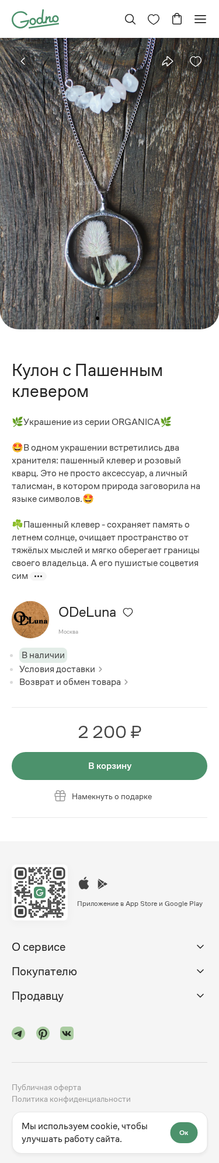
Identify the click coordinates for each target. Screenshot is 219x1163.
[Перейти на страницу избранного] (154, 19)
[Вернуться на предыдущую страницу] (23, 61)
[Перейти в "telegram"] (19, 1035)
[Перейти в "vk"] (67, 1035)
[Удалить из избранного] (195, 61)
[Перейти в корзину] (177, 19)
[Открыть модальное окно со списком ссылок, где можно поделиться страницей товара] (168, 61)
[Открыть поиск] (130, 19)
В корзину (109, 766)
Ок (183, 1133)
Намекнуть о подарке (112, 796)
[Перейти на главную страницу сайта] (35, 18)
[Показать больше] (38, 576)
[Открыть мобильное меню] (200, 19)
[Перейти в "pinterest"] (43, 1035)
